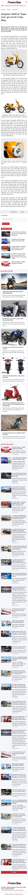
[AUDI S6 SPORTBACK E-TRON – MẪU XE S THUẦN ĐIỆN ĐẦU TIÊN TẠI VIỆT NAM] (6, 886)
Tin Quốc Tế (4, 288)
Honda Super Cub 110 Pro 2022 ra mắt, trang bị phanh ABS (12, 319)
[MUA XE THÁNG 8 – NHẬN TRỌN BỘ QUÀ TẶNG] (6, 450)
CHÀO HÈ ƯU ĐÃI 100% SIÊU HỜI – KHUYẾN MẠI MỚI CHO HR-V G (19, 575)
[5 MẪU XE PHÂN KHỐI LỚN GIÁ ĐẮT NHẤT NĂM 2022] (14, 281)
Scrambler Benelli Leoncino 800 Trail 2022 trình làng (13, 433)
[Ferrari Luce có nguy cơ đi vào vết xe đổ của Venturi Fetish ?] (6, 649)
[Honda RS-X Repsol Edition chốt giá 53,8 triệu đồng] (14, 366)
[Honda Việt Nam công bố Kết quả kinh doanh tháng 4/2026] (6, 876)
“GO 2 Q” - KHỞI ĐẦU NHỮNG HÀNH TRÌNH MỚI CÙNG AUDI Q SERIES (19, 659)
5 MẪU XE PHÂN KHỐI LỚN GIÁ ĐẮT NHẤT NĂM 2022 (12, 292)
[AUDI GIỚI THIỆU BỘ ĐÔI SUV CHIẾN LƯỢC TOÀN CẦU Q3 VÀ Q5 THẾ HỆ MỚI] (6, 518)
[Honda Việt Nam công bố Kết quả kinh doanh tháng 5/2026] (6, 611)
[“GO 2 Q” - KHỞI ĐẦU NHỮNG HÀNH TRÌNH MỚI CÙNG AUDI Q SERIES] (6, 660)
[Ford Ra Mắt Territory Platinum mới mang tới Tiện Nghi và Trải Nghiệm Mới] (6, 476)
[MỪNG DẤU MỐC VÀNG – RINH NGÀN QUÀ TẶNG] (6, 623)
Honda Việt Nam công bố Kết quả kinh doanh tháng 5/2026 (19, 610)
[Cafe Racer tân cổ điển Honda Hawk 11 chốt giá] (14, 337)
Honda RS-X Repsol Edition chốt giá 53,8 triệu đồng (13, 376)
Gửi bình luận (6, 223)
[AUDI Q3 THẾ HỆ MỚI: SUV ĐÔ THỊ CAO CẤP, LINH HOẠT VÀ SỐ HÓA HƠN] (6, 549)
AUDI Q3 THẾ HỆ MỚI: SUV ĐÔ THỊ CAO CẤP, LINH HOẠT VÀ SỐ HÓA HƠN (19, 548)
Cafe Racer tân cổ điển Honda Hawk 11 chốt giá (13, 348)
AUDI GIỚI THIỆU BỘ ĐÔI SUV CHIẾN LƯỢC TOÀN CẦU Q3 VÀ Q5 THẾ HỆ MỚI (19, 517)
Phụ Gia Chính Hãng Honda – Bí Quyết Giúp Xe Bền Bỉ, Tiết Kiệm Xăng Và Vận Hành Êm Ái (19, 718)
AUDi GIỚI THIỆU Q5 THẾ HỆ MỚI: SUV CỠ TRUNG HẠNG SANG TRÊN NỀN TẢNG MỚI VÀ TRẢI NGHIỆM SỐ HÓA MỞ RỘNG (19, 532)
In (23, 212)
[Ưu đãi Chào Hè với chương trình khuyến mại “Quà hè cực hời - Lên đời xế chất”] (6, 673)
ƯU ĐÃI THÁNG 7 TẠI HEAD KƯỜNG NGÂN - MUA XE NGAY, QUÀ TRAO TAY (18, 504)
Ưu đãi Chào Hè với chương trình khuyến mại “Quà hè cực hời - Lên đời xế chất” (19, 672)
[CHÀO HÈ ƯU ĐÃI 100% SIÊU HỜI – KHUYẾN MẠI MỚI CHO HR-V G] (6, 576)
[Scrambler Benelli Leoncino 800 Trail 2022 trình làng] (14, 423)
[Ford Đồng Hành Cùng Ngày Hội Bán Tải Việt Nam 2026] (6, 460)
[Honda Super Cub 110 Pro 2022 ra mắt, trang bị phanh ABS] (14, 308)
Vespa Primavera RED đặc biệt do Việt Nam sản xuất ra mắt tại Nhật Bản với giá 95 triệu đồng (13, 404)
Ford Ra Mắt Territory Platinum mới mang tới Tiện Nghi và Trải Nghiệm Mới (19, 475)
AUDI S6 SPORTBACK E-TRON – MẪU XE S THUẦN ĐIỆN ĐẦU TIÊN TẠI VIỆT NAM (19, 885)
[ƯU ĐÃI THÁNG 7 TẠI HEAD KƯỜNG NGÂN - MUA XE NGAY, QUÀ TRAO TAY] (6, 504)
